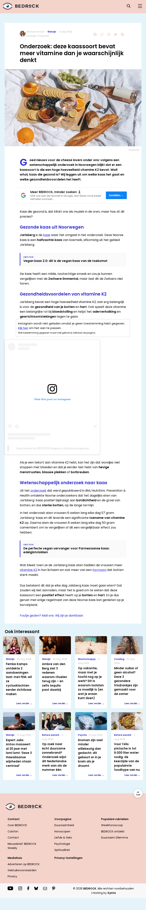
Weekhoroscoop (112, 825)
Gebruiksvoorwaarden (22, 870)
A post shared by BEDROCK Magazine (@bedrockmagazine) (52, 448)
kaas (46, 235)
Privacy (12, 876)
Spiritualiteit (62, 850)
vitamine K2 (28, 570)
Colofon (13, 831)
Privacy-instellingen (68, 858)
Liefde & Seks (63, 837)
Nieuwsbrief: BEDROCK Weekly (22, 846)
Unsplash (134, 150)
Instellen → (116, 195)
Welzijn (52, 31)
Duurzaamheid (64, 825)
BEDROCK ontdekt (113, 831)
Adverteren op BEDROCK (24, 864)
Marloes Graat (35, 31)
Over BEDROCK (17, 825)
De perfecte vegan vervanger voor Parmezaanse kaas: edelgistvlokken (66, 550)
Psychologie (62, 844)
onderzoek (38, 490)
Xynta (111, 893)
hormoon (99, 570)
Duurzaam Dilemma (114, 837)
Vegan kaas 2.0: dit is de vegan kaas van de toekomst (65, 261)
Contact (13, 837)
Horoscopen (62, 831)
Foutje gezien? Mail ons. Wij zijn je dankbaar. (52, 615)
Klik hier (23, 328)
